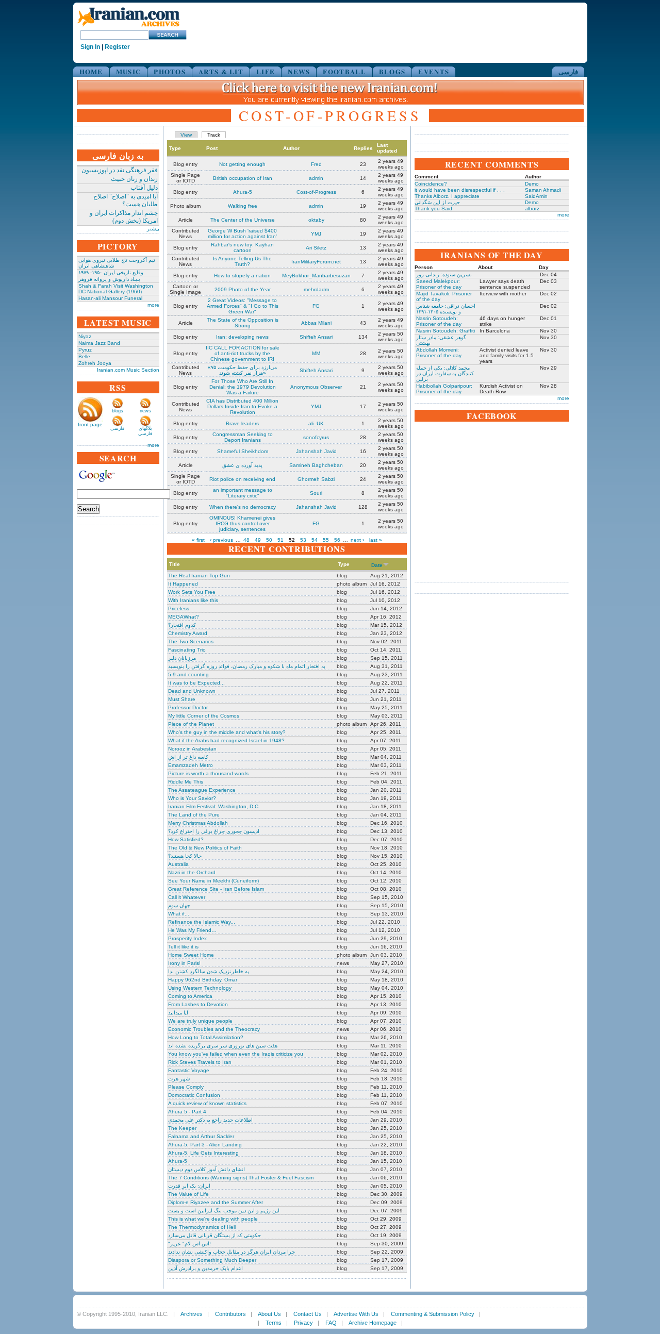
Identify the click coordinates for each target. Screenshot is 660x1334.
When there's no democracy (242, 507)
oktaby (316, 220)
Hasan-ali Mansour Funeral (110, 298)
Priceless (178, 608)
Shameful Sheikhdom (242, 451)
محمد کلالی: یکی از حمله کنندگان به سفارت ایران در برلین (445, 373)
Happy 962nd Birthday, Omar (202, 979)
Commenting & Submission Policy (432, 1314)
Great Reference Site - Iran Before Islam (216, 889)
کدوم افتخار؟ (182, 625)
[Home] (128, 27)
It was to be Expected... (196, 683)
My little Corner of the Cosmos (203, 716)
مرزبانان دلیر (182, 658)
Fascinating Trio (187, 650)
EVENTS (433, 71)
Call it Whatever (186, 897)
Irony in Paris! (184, 963)
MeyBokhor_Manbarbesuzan (316, 275)
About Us (269, 1314)
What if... (178, 913)
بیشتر (153, 228)
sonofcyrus (316, 437)
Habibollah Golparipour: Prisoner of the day (444, 388)
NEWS (299, 71)
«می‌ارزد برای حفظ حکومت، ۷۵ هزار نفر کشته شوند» (242, 370)
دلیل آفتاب (144, 187)
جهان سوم (179, 905)
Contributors (230, 1314)
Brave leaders (242, 423)
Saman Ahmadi (543, 190)
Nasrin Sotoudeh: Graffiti (445, 331)
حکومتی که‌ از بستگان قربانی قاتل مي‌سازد (214, 1235)
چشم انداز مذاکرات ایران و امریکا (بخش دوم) (124, 216)
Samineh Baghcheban (316, 465)
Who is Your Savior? (192, 798)
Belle (84, 356)
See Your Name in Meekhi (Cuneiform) (213, 880)
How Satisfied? (186, 839)
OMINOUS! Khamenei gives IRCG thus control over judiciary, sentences (242, 523)
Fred (316, 164)
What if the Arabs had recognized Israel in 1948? (226, 740)
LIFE (265, 71)
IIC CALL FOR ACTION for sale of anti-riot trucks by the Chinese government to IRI (242, 353)
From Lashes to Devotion (198, 1004)
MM (316, 353)
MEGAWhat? (183, 617)
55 (326, 540)
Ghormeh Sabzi (316, 479)
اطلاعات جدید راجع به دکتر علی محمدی (210, 1120)
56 (337, 540)
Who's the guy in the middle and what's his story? (227, 732)
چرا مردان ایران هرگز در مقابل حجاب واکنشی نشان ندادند (231, 1252)
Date (377, 565)
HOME (91, 71)
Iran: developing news (242, 337)
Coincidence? (431, 184)
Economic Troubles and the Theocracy (214, 1029)
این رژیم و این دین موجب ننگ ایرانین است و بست (223, 1210)
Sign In (90, 47)
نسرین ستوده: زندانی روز (444, 274)
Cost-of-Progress (316, 192)
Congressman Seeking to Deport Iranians (242, 437)
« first (198, 540)
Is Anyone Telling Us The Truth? (242, 261)
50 (269, 540)
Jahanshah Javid (316, 451)
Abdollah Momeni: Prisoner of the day (438, 352)
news (145, 410)
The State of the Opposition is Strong (242, 322)
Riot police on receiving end (242, 479)
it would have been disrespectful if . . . (460, 190)
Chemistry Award (187, 633)
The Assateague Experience (202, 790)
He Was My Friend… (192, 930)
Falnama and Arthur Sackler (201, 1136)
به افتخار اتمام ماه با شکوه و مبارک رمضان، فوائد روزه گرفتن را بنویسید (246, 666)
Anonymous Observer (316, 387)
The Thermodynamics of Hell (202, 1227)
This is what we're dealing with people (213, 1219)
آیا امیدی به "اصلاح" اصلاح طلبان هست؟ (125, 200)
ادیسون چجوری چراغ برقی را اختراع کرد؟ (213, 831)
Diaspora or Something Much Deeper (212, 1260)
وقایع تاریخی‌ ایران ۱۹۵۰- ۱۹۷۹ (110, 272)
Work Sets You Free (192, 592)
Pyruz (85, 350)
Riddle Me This (185, 782)
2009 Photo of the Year (242, 289)
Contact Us (307, 1314)
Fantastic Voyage (188, 1070)
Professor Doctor (188, 707)
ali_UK (316, 423)
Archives (191, 1314)
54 (314, 540)
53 (303, 540)
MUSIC (128, 71)
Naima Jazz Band (99, 343)
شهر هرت (179, 1078)
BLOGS (392, 71)
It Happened (183, 584)
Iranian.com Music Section (128, 370)
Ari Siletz (316, 248)
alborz (532, 208)
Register (117, 47)
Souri (316, 493)
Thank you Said (433, 208)
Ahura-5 (242, 192)
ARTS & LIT (221, 71)
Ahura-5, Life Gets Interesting (203, 1153)
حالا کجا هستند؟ (185, 856)
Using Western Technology (200, 988)
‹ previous (221, 540)
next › (357, 540)
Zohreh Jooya (94, 363)
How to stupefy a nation (242, 275)
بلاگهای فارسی (145, 431)
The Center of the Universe (242, 220)
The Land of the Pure (194, 815)
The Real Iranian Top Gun (199, 575)
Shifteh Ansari (316, 337)
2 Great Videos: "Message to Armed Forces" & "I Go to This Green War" (242, 305)
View (186, 135)
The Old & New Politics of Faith (205, 848)
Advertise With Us (356, 1314)
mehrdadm (316, 289)
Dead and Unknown (192, 691)
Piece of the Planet (191, 724)
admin (316, 178)
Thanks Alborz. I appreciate (447, 196)
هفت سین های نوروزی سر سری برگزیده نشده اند (222, 1045)
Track (213, 135)
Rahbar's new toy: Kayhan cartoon (242, 247)
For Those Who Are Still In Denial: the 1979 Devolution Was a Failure (242, 386)
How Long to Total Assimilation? (205, 1037)
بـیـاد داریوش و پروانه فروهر (109, 279)
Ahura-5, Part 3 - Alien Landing (205, 1144)
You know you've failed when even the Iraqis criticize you (235, 1054)
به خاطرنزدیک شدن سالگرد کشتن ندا (208, 971)
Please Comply (186, 1087)
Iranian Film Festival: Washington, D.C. (214, 806)
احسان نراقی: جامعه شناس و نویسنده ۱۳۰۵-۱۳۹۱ (445, 308)
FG (316, 306)
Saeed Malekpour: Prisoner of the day (438, 284)
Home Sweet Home (191, 955)
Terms (274, 1323)
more (153, 305)
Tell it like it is (183, 946)
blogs (117, 410)
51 (280, 540)
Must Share (181, 699)
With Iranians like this (193, 600)
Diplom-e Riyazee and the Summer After (215, 1202)
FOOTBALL (344, 71)
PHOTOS (170, 71)
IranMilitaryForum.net (316, 261)
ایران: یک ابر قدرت (189, 1186)
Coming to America (190, 996)
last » (375, 540)
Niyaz (84, 336)
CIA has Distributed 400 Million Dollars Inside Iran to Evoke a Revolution (242, 406)
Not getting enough (242, 164)
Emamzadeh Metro (190, 765)
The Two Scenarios (190, 641)
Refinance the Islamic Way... (201, 922)
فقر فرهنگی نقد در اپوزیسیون (119, 170)
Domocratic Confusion (194, 1095)
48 (246, 540)
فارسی (568, 71)
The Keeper (182, 1128)
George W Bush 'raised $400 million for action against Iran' (242, 233)
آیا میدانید (178, 1012)
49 (258, 540)
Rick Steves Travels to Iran (200, 1062)
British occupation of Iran (242, 178)
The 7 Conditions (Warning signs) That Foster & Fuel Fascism (241, 1177)
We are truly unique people (200, 1021)
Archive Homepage (373, 1323)
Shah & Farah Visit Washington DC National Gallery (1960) (115, 288)
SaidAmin (536, 196)
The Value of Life (188, 1194)
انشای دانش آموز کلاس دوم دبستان (206, 1169)
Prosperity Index (187, 938)
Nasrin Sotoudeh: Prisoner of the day (438, 321)
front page (90, 424)
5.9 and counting (188, 674)
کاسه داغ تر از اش (188, 757)
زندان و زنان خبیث (134, 178)
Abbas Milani (316, 323)
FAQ (331, 1323)
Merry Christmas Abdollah (198, 823)
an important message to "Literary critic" (242, 492)
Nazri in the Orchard (192, 872)
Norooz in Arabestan (192, 749)
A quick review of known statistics (207, 1103)
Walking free (242, 206)
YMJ (316, 234)
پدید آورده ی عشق (242, 465)
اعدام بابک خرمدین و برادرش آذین (205, 1268)
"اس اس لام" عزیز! (189, 1243)
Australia (178, 864)
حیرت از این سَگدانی (437, 202)
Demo (532, 184)
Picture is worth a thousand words (208, 773)
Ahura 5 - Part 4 (187, 1111)
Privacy (303, 1323)
